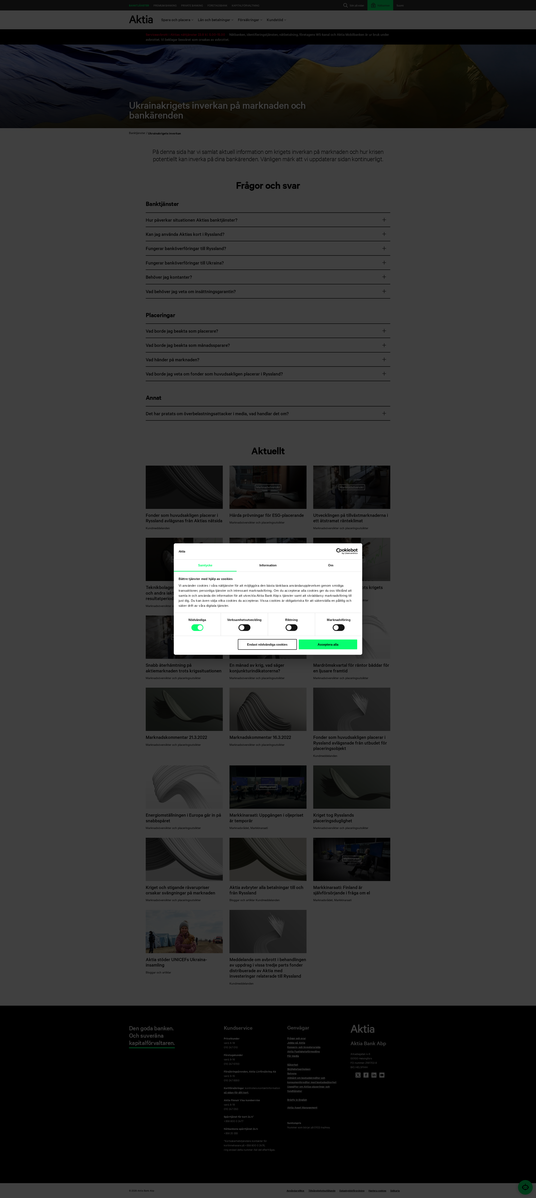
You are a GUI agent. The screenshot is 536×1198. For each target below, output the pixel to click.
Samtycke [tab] (205, 565)
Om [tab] (330, 565)
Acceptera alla (328, 644)
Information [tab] (268, 565)
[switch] (244, 627)
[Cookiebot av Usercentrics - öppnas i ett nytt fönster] (339, 551)
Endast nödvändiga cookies (267, 644)
